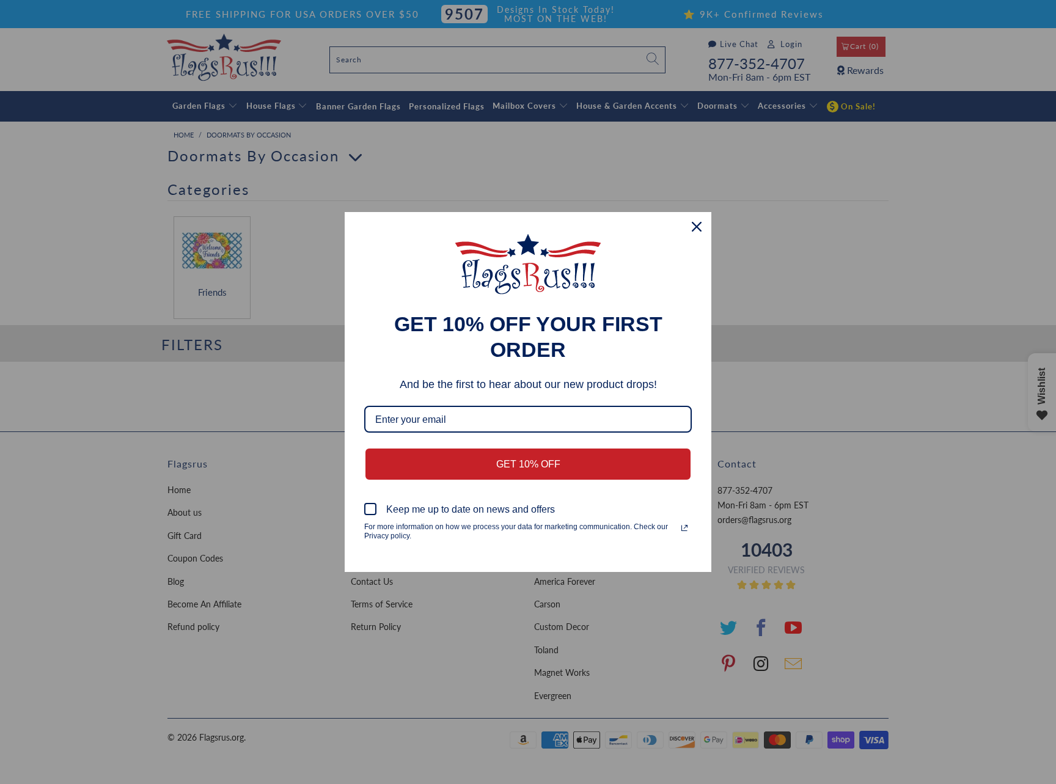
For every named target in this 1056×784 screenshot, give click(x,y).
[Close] (696, 226)
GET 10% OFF (528, 464)
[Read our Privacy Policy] (684, 528)
